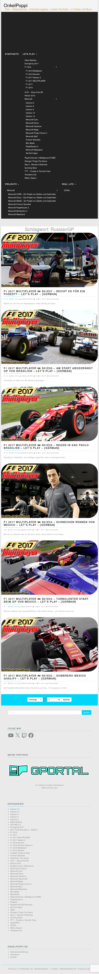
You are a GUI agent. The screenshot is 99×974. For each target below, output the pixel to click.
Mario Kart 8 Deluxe (18, 868)
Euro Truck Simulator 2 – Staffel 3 (24, 829)
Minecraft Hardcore (34, 126)
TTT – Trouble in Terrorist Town (38, 171)
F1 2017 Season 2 (33, 77)
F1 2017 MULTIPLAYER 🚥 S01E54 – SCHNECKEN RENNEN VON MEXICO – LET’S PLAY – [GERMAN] (49, 523)
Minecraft (28, 99)
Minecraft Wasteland (34, 149)
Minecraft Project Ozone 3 (36, 133)
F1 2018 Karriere (33, 74)
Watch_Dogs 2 (30, 178)
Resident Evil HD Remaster (21, 904)
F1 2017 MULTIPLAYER (35, 81)
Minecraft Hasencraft (18, 878)
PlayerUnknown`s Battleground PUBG (40, 157)
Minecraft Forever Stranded (19, 204)
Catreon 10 (30, 113)
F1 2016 (29, 87)
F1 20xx (28, 67)
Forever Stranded (33, 139)
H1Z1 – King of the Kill (34, 92)
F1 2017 (29, 84)
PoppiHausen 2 (32, 146)
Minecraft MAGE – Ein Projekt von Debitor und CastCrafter (32, 201)
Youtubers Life (30, 174)
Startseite (12, 54)
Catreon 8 (30, 106)
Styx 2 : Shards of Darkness (36, 164)
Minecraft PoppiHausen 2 (18, 207)
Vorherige (33, 699)
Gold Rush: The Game (19, 858)
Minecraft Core (32, 119)
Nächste (66, 699)
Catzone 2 (30, 102)
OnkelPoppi (15, 5)
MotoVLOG (14, 894)
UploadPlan (15, 922)
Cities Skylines (30, 60)
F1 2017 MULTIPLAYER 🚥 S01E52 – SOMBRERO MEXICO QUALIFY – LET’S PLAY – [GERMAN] (45, 677)
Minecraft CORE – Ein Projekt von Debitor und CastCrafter (32, 194)
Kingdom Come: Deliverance (22, 866)
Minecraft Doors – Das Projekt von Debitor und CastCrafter (32, 197)
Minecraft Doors (32, 123)
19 (59, 699)
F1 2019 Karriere (17, 850)
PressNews (66, 969)
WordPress (41, 969)
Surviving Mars (31, 168)
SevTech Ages (32, 153)
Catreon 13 (30, 116)
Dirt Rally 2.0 (15, 824)
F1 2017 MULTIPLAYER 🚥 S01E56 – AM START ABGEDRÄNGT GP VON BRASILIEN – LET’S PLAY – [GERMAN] (48, 369)
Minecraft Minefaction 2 (17, 211)
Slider (12, 909)
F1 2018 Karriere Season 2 (21, 845)
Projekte (11, 184)
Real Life (68, 184)
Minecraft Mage (32, 129)
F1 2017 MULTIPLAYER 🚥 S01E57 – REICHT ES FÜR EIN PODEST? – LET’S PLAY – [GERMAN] (44, 292)
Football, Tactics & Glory (20, 853)
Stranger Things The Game (36, 161)
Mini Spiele (30, 143)
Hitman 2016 (30, 95)
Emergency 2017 (32, 63)
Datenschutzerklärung (19, 952)
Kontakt (13, 957)
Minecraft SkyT (32, 136)
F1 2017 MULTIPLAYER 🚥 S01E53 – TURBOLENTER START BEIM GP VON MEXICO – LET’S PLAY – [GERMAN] (46, 600)
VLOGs (67, 190)
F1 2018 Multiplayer (34, 70)
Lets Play (29, 54)
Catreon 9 (30, 109)
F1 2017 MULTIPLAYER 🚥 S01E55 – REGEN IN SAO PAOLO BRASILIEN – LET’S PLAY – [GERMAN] (46, 446)
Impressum (14, 954)
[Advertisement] (49, 31)
